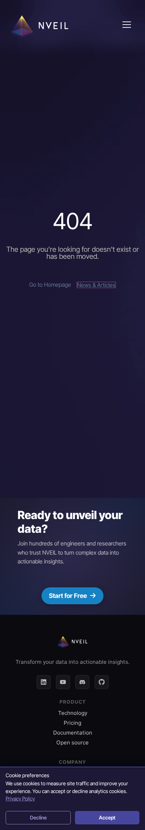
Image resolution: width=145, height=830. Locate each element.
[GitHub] (102, 682)
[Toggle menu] (127, 25)
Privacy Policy (20, 798)
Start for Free (68, 595)
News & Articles (96, 285)
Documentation (72, 732)
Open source (72, 742)
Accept (107, 817)
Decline (38, 817)
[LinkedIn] (44, 682)
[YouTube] (63, 682)
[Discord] (82, 682)
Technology (72, 713)
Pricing (72, 722)
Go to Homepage (50, 285)
